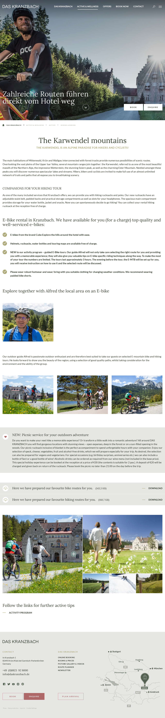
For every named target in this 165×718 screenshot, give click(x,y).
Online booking (66, 657)
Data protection (13, 708)
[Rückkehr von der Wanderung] (122, 544)
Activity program (20, 612)
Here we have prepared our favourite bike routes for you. (59, 488)
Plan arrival (70, 696)
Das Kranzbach (63, 6)
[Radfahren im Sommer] (96, 583)
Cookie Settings (31, 708)
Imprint (22, 708)
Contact (138, 6)
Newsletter (64, 670)
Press (5, 708)
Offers (107, 6)
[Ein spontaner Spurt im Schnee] (122, 583)
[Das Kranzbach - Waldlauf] (149, 583)
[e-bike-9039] (42, 554)
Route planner (66, 667)
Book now (122, 6)
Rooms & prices (66, 661)
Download (155, 488)
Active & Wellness (87, 6)
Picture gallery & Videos (71, 664)
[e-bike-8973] (82, 394)
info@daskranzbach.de (16, 674)
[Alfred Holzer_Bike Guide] (28, 322)
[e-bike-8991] (137, 394)
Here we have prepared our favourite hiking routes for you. (60, 500)
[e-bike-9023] (28, 394)
